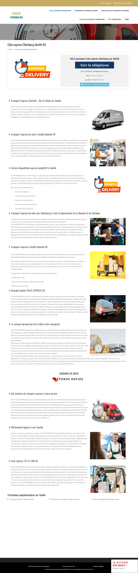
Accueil (10, 49)
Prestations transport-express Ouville (65, 499)
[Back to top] (132, 567)
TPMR (127, 19)
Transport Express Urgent (86, 11)
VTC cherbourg (114, 19)
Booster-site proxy (87, 569)
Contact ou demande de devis (95, 84)
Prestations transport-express (115, 11)
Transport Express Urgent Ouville (21, 499)
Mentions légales (99, 566)
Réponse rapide (69, 379)
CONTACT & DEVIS (124, 3)
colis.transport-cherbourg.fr (41, 566)
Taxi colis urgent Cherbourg (92, 19)
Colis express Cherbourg (60, 11)
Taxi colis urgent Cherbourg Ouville (106, 499)
